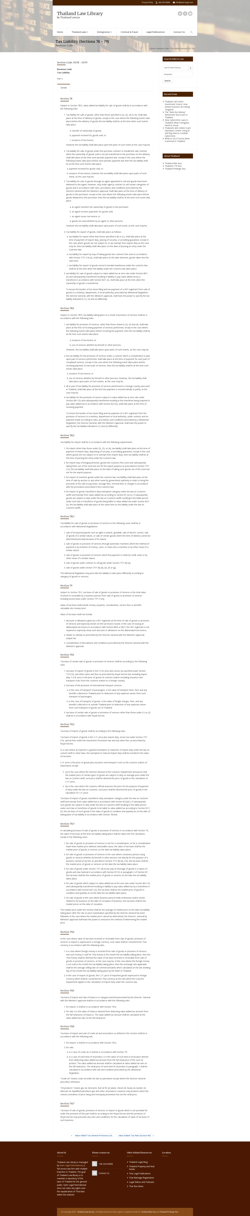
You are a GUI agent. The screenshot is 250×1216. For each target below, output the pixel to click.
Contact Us (179, 32)
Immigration (101, 32)
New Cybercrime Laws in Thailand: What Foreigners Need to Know (177, 123)
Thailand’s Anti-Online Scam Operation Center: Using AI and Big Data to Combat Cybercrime (178, 132)
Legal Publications (155, 32)
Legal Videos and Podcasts (141, 1182)
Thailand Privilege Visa (175, 168)
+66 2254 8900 (106, 1164)
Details (63, 87)
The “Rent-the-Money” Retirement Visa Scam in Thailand (176, 115)
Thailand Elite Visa (173, 163)
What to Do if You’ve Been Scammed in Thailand (177, 140)
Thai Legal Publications (140, 1173)
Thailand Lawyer (70, 17)
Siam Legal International (71, 1165)
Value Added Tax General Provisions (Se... (94, 1135)
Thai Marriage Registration (141, 1177)
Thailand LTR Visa (173, 166)
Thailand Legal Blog (138, 1162)
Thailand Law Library (80, 13)
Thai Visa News (136, 1186)
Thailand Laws (76, 32)
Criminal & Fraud (129, 32)
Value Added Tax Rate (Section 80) (134, 1135)
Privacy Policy (147, 2)
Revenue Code (163, 48)
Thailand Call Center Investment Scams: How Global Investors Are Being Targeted (177, 105)
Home (60, 32)
